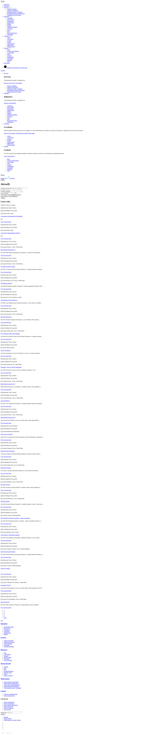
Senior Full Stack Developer (8, 551)
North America (11, 46)
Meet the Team (8, 672)
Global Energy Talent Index (11, 683)
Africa (9, 37)
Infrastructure (10, 22)
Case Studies (10, 52)
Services (6, 7)
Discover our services (9, 83)
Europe (9, 42)
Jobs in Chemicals (8, 708)
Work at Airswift (8, 675)
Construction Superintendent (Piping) (10, 233)
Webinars (9, 60)
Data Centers (10, 19)
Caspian (9, 40)
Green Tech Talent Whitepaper (12, 685)
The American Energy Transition (12, 688)
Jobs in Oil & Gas (8, 706)
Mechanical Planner (6, 468)
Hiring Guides (7, 657)
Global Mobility (8, 643)
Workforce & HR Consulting (14, 12)
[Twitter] (4, 726)
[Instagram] (4, 729)
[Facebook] (4, 723)
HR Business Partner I (6, 283)
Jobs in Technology (9, 703)
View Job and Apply (6, 222)
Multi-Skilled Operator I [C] (8, 384)
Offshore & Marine (12, 27)
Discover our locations (10, 133)
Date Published (5, 196)
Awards (6, 666)
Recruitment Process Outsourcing (16, 13)
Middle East (10, 45)
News (8, 54)
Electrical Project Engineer (7, 451)
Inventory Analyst (5, 484)
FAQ (8, 61)
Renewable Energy (12, 33)
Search (3, 198)
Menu (2, 180)
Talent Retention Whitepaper (11, 686)
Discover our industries (10, 103)
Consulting (7, 645)
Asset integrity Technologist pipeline (10, 535)
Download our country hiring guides (25, 133)
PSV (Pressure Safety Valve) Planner (10, 333)
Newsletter (10, 58)
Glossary (9, 55)
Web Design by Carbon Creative (12, 720)
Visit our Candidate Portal (10, 694)
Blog (8, 49)
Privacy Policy (8, 718)
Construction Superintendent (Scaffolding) (12, 216)
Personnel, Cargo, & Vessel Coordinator (11, 367)
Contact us (6, 4)
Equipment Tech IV (6, 585)
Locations (6, 36)
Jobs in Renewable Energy (11, 705)
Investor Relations (8, 671)
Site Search (7, 63)
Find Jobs (6, 6)
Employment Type (5, 194)
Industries (6, 16)
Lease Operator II (5, 400)
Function (3, 191)
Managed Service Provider (14, 15)
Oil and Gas (7, 628)
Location (3, 190)
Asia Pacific (10, 39)
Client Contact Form (9, 695)
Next (5, 618)
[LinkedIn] (4, 724)
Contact (3, 691)
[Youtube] (5, 727)
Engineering (10, 21)
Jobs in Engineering (9, 702)
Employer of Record (12, 10)
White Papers (5, 679)
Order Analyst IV (5, 602)
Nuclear (9, 25)
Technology (10, 34)
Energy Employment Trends (11, 682)
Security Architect (5, 568)
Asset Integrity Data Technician (9, 300)
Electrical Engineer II (6, 317)
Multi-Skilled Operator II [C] (8, 250)
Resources (4, 650)
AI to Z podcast (8, 660)
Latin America (11, 43)
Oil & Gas (10, 28)
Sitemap (6, 717)
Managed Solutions (9, 646)
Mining (9, 24)
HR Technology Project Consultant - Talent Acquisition (15, 518)
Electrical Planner (5, 501)
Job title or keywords (6, 188)
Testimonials (10, 57)
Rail (8, 31)
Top (2, 620)
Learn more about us (9, 156)
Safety (5, 674)
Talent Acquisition (12, 9)
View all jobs (7, 709)
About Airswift (6, 663)
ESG (5, 669)
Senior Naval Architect (6, 434)
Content (6, 48)
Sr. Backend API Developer (8, 266)
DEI (5, 668)
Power (9, 30)
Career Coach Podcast (13, 51)
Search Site (3, 712)
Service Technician (6, 350)
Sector (2, 193)
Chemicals (10, 18)
